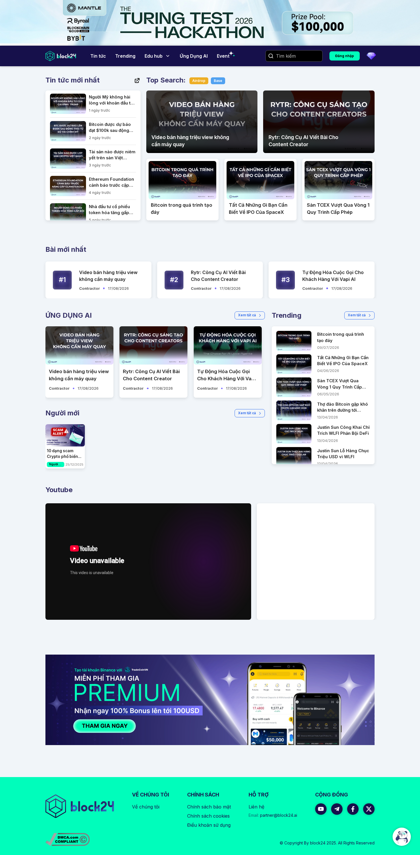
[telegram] (337, 809)
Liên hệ (256, 807)
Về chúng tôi (145, 807)
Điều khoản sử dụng (209, 825)
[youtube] (321, 809)
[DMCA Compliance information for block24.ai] (67, 839)
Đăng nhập (344, 56)
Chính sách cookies (208, 816)
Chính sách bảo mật (209, 807)
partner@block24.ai (273, 815)
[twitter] (369, 809)
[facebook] (353, 809)
